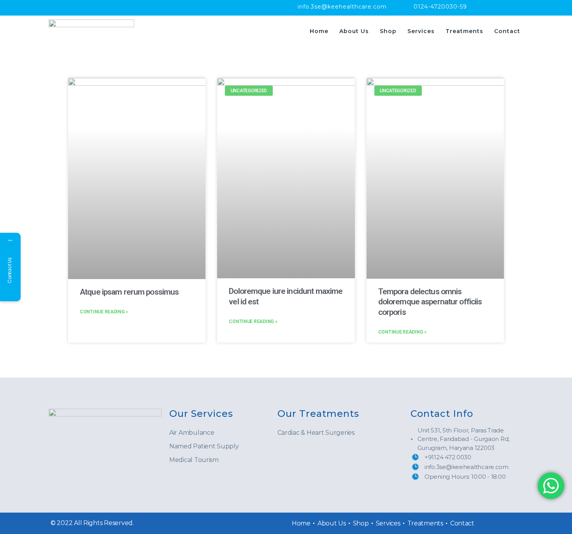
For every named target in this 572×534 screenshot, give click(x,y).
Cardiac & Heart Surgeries (315, 432)
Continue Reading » (104, 311)
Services (421, 31)
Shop (388, 31)
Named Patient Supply (204, 446)
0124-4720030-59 (440, 6)
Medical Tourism (194, 460)
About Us (354, 31)
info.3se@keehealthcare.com (342, 6)
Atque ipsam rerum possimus (129, 292)
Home (319, 31)
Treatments (464, 31)
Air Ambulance (191, 432)
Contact (507, 31)
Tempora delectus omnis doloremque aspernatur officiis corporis (430, 302)
